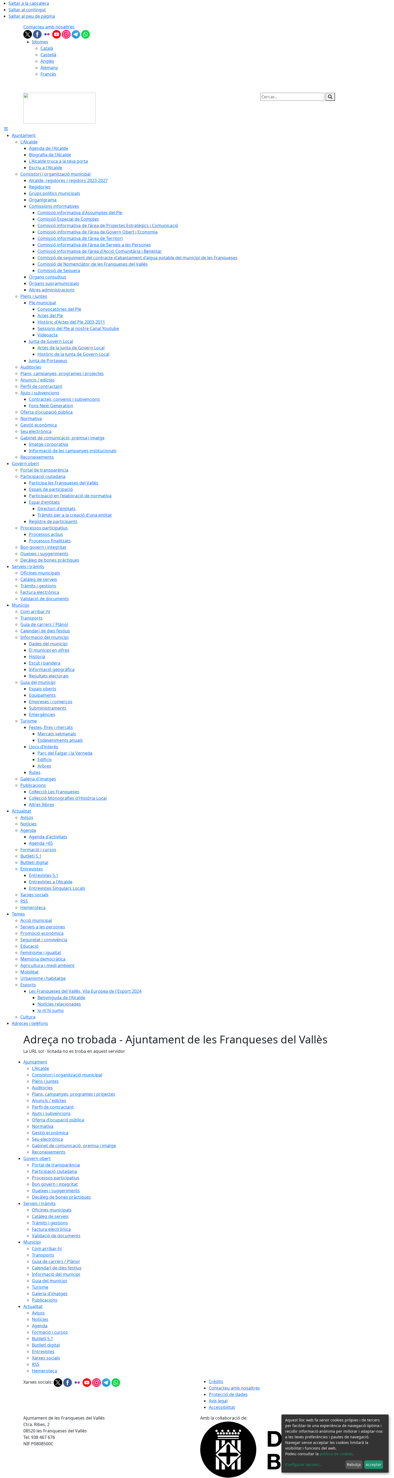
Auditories (42, 1088)
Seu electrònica (47, 1139)
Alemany (49, 68)
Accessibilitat (222, 1407)
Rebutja (354, 1464)
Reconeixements (48, 1152)
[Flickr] (47, 34)
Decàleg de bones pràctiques (61, 1197)
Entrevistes (43, 1351)
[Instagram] (67, 34)
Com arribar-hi (47, 1248)
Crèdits (216, 1381)
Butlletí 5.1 (42, 1339)
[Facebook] (38, 34)
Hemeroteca (44, 1371)
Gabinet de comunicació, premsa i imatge (74, 1146)
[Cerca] (330, 97)
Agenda (39, 1326)
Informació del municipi (56, 1274)
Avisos (38, 1313)
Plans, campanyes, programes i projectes (73, 1094)
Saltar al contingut (27, 10)
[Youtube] (57, 34)
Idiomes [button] (40, 42)
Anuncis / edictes (49, 1100)
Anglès (47, 61)
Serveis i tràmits (39, 1203)
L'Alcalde (40, 1068)
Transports (43, 1255)
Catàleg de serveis (50, 1216)
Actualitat (33, 1306)
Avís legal (218, 1401)
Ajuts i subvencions (51, 1113)
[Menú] (6, 129)
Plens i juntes (45, 1081)
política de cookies (336, 1453)
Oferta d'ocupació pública (58, 1120)
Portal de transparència (56, 1165)
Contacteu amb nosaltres (49, 27)
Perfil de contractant (53, 1107)
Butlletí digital (46, 1345)
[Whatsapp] (85, 34)
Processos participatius (55, 1178)
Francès (48, 74)
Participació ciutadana (54, 1171)
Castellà (48, 55)
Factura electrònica (51, 1229)
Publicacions (44, 1300)
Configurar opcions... (304, 1464)
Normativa (42, 1126)
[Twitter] (28, 34)
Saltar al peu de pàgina (32, 16)
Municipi (32, 1242)
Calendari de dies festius (56, 1268)
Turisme (40, 1287)
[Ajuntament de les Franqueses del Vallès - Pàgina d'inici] (59, 108)
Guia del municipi (49, 1281)
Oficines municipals (52, 1210)
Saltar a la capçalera (29, 3)
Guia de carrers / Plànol (56, 1261)
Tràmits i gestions (50, 1223)
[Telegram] (76, 34)
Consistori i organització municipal (67, 1075)
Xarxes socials (46, 1358)
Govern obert (37, 1158)
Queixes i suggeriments (56, 1191)
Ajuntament (35, 1062)
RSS (35, 1364)
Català (46, 48)
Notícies (40, 1319)
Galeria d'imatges (50, 1294)
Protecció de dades (228, 1394)
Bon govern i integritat (55, 1184)
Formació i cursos (50, 1332)
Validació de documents (56, 1236)
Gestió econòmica (50, 1133)
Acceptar (373, 1464)
